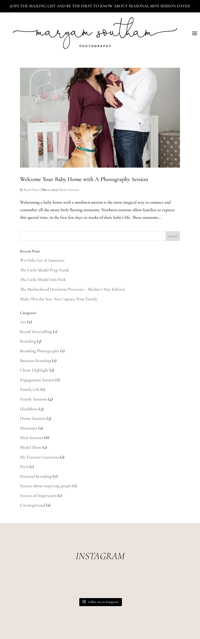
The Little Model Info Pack (43, 279)
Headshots (29, 408)
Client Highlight (34, 370)
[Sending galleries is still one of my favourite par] (132, 585)
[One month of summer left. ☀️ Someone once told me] (100, 585)
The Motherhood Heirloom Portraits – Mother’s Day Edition (72, 289)
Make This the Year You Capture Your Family (59, 299)
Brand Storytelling (36, 331)
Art (23, 321)
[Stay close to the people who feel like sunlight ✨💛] (164, 585)
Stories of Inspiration (38, 495)
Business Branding (35, 360)
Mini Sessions (31, 437)
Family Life (30, 389)
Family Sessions (33, 399)
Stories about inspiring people (45, 485)
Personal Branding (36, 476)
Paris (24, 466)
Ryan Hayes (32, 190)
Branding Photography (39, 350)
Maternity (28, 428)
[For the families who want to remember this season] (36, 585)
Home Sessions (69, 190)
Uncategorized (32, 505)
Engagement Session (37, 379)
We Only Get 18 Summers (42, 260)
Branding (28, 341)
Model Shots (30, 447)
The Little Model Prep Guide (44, 270)
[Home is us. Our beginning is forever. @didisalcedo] (68, 585)
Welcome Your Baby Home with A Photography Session (84, 179)
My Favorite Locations (39, 457)
